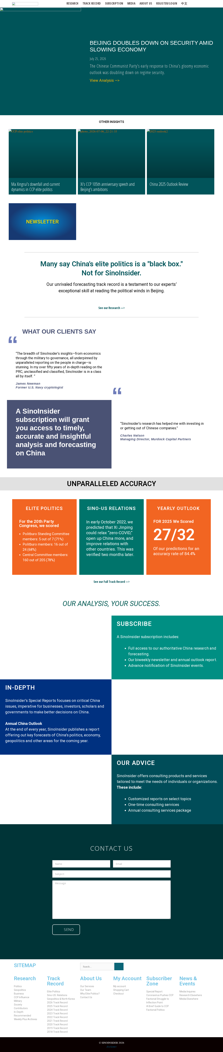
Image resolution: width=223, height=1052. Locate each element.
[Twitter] (150, 967)
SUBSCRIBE (134, 623)
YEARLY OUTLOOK (178, 508)
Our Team (85, 990)
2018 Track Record (57, 1031)
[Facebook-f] (160, 967)
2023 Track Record (57, 1013)
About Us (91, 978)
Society (18, 1004)
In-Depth (18, 1012)
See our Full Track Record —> (112, 582)
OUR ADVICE (136, 763)
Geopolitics (20, 990)
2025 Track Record (57, 1006)
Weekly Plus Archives (25, 1019)
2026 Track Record (57, 1002)
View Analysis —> (105, 80)
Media (131, 3)
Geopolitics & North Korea (61, 998)
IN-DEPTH (20, 687)
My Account (127, 978)
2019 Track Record (57, 1028)
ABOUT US (146, 3)
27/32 (174, 535)
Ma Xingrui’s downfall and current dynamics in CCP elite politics (35, 186)
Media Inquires (187, 991)
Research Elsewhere (190, 995)
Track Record (92, 3)
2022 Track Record (57, 1017)
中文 (184, 3)
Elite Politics (53, 991)
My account (119, 986)
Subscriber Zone (159, 981)
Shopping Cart (121, 990)
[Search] (119, 966)
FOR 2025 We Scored (173, 521)
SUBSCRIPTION (114, 3)
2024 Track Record (57, 1009)
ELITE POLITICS (44, 508)
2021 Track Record (57, 1020)
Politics (18, 986)
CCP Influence (21, 997)
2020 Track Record (57, 1024)
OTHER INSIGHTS (111, 122)
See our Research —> (111, 308)
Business (19, 993)
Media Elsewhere (188, 998)
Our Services (87, 986)
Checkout (118, 993)
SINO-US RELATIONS (111, 508)
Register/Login (166, 3)
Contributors (21, 1008)
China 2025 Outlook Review (168, 184)
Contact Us (86, 997)
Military (18, 1001)
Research (72, 3)
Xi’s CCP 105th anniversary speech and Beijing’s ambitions (107, 186)
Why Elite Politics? (90, 993)
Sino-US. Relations (57, 995)
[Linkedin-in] (169, 967)
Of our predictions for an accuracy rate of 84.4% (176, 551)
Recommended (22, 1015)
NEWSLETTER (42, 222)
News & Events (188, 981)
